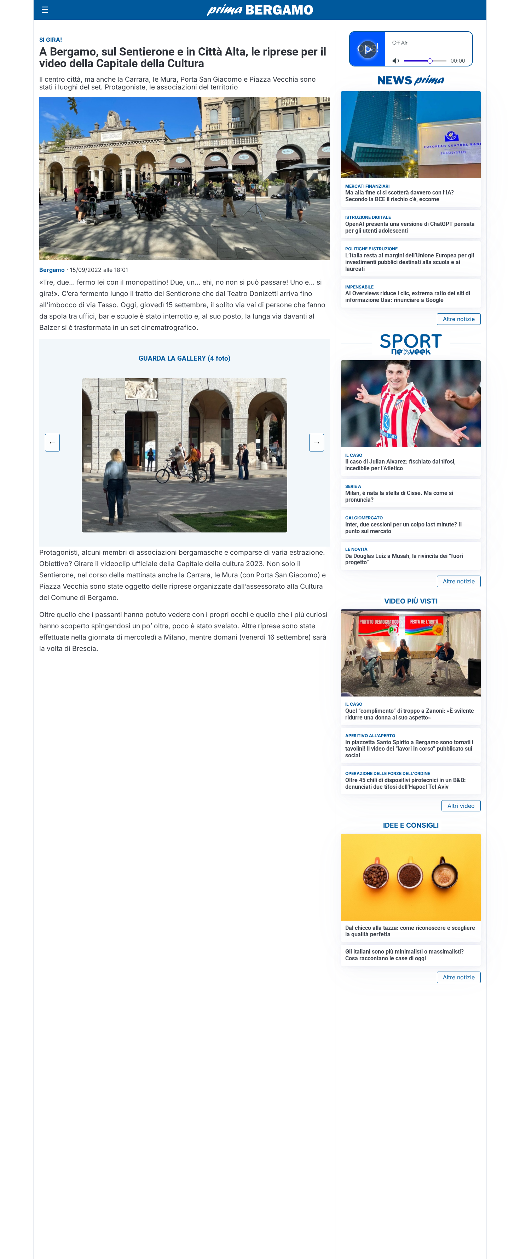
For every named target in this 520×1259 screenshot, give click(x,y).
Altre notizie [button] (459, 318)
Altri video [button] (461, 805)
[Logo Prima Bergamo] (260, 10)
